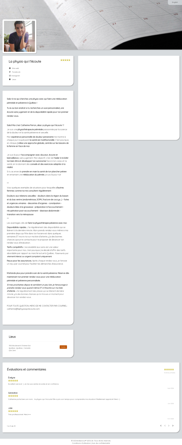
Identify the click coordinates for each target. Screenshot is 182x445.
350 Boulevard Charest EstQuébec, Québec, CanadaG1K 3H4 (20, 348)
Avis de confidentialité (101, 443)
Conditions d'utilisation (81, 443)
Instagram (15, 76)
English (175, 2)
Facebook (15, 72)
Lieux (13, 79)
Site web (15, 68)
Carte (63, 347)
